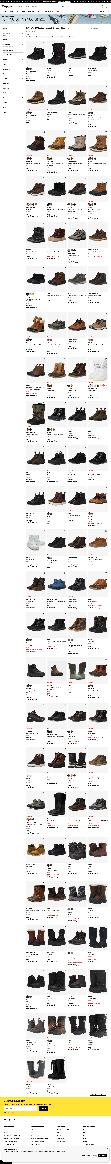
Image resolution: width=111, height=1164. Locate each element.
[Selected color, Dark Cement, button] (48, 339)
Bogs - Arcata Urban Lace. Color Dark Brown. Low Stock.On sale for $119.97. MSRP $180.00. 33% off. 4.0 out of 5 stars (57, 901)
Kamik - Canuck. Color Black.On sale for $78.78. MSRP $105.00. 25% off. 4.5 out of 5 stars (77, 1033)
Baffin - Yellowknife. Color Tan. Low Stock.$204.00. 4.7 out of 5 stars (57, 377)
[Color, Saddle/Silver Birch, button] (92, 339)
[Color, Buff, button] (71, 775)
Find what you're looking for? (98, 1094)
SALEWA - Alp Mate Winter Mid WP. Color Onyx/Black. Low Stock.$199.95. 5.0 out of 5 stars (36, 723)
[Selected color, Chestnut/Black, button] (27, 112)
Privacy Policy (61, 1151)
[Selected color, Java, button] (69, 731)
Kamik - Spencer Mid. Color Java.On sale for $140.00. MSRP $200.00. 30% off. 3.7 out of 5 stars (77, 723)
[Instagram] (5, 1119)
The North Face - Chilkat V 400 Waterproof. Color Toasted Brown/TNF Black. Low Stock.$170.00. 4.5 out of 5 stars (57, 767)
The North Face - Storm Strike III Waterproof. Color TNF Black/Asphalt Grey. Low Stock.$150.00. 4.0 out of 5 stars (57, 723)
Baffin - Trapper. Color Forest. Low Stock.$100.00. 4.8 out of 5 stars (36, 1075)
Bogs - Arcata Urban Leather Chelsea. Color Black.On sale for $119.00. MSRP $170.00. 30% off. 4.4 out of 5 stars (57, 633)
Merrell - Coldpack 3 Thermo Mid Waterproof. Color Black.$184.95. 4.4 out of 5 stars (36, 678)
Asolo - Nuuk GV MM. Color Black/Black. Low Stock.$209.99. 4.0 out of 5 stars (77, 464)
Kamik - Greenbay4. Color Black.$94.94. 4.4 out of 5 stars (57, 1075)
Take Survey (60, 1139)
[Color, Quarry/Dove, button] (92, 158)
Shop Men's (104, 22)
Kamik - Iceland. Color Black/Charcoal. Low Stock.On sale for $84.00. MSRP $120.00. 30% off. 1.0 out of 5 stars (77, 901)
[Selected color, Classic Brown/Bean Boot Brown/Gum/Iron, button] (69, 640)
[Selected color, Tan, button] (48, 385)
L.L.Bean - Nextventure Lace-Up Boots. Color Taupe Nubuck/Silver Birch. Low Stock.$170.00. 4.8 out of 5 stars (98, 333)
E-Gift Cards (61, 1141)
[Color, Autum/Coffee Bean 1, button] (71, 250)
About (6, 1130)
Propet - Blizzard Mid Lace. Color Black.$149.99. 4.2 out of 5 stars (36, 989)
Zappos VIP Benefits (10, 1141)
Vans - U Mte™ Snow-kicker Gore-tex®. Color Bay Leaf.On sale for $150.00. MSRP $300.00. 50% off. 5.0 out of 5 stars (77, 106)
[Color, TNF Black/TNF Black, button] (71, 158)
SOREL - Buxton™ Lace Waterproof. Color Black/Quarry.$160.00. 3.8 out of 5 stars (57, 421)
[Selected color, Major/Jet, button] (69, 204)
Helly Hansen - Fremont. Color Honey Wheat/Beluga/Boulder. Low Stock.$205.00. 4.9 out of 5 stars (36, 857)
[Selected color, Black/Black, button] (27, 294)
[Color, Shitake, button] (98, 385)
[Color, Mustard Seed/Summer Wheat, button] (33, 294)
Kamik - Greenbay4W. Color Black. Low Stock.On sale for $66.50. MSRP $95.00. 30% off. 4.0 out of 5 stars (98, 989)
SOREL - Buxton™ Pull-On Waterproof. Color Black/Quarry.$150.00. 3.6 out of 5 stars (57, 197)
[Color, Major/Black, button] (54, 429)
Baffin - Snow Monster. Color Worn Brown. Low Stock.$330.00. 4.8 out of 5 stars (57, 1033)
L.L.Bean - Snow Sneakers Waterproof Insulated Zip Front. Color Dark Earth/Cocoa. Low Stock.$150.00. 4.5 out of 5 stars (98, 106)
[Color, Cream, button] (100, 385)
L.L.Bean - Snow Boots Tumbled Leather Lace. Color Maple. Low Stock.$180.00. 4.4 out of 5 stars (36, 901)
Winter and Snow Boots (57, 37)
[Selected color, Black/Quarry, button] (48, 204)
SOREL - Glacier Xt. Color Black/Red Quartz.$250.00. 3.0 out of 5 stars (57, 61)
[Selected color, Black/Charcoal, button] (69, 909)
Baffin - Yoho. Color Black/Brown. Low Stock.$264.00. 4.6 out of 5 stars (77, 857)
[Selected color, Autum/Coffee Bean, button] (27, 204)
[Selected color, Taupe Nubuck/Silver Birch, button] (89, 339)
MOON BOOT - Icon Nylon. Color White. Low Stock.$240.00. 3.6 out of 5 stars (98, 377)
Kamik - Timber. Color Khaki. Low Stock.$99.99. (77, 678)
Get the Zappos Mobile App (13, 1136)
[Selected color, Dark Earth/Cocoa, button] (89, 112)
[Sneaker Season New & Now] (55, 19)
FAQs (32, 1130)
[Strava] (15, 1119)
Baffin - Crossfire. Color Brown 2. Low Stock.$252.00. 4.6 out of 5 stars (98, 633)
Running (85, 1139)
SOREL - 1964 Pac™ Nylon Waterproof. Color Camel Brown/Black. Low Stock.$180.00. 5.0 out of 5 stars (98, 151)
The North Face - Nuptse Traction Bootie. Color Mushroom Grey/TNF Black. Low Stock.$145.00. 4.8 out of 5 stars (77, 151)
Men (70, 37)
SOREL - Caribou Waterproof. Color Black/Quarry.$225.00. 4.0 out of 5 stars (36, 242)
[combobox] (37, 6)
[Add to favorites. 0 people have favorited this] (44, 42)
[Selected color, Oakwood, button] (89, 685)
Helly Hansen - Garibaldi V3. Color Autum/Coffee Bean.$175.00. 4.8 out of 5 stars (36, 197)
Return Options (35, 1144)
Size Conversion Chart (64, 1130)
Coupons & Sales (9, 1144)
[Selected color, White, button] (89, 385)
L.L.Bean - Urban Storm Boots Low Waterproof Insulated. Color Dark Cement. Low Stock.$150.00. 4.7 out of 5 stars (57, 333)
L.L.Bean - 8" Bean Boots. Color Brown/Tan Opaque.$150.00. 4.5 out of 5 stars (77, 377)
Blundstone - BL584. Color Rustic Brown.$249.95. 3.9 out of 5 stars (98, 421)
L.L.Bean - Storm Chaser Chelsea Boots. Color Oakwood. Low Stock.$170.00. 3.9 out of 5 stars (98, 678)
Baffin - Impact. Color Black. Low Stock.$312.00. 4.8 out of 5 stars (98, 1033)
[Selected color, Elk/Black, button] (89, 204)
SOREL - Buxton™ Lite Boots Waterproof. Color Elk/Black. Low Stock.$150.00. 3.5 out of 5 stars (98, 197)
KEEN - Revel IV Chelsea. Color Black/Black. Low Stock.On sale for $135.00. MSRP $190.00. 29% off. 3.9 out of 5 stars (57, 857)
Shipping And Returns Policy (39, 1139)
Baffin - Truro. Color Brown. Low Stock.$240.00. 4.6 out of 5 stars (98, 857)
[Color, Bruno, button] (74, 775)
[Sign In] (103, 6)
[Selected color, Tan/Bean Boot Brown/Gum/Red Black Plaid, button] (48, 158)
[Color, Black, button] (74, 250)
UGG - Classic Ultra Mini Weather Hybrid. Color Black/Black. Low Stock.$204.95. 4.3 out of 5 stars (36, 287)
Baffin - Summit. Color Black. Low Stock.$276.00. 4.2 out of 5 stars (57, 989)
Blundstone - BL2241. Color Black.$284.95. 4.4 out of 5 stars (77, 421)
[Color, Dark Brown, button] (30, 69)
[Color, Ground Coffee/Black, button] (30, 112)
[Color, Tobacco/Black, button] (95, 158)
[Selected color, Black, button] (27, 69)
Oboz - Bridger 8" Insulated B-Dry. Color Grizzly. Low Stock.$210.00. (57, 287)
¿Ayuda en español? (37, 1136)
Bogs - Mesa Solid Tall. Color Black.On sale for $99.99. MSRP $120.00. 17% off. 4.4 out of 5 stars (98, 945)
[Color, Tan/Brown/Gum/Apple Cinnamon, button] (71, 640)
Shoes (37, 37)
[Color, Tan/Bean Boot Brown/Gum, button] (71, 385)
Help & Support (104, 11)
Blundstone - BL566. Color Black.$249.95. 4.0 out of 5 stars (36, 506)
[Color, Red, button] (103, 385)
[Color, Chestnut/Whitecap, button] (30, 294)
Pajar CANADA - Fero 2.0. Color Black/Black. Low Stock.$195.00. (57, 548)
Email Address (10, 1108)
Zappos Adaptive (88, 1144)
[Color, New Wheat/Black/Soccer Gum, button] (36, 204)
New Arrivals (87, 1136)
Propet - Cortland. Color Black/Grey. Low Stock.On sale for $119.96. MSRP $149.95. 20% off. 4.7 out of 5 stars (36, 633)
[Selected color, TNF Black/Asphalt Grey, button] (48, 731)
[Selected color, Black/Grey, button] (27, 640)
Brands (85, 1130)
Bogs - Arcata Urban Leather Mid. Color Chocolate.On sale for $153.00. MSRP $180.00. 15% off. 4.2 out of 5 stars (77, 812)
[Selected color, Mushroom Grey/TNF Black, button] (69, 158)
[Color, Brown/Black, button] (30, 997)
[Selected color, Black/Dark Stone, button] (69, 775)
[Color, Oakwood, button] (51, 339)
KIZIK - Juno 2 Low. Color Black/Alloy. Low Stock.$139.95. (77, 61)
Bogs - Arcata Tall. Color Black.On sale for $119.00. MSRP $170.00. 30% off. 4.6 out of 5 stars (57, 812)
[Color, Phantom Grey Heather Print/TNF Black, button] (30, 819)
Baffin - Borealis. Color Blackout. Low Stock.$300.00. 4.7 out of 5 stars (57, 464)
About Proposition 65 (37, 1141)
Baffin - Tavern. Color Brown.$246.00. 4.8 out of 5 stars (36, 767)
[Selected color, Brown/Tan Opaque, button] (69, 385)
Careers (6, 1133)
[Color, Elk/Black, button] (71, 204)
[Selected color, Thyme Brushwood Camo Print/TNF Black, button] (27, 819)
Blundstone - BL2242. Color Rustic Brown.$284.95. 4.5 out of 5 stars (36, 464)
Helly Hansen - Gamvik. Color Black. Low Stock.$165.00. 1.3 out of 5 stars (57, 945)
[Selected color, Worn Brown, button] (48, 1040)
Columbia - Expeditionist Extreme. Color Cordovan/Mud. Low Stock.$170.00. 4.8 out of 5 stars (36, 151)
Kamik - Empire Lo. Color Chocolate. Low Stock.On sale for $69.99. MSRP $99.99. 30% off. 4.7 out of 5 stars (98, 723)
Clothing (86, 1133)
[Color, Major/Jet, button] (92, 204)
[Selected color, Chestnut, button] (27, 339)
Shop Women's (94, 22)
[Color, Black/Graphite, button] (92, 112)
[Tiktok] (10, 1119)
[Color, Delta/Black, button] (51, 204)
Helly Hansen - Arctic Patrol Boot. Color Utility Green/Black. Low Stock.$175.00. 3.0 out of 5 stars (36, 421)
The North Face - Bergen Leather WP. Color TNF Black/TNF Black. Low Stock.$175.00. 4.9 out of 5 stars (77, 590)
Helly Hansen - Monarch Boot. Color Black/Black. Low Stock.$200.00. (98, 61)
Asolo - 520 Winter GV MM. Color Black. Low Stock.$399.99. (77, 506)
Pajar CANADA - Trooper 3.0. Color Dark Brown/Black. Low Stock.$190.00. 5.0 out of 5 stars (36, 590)
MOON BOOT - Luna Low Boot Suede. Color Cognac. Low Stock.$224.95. (98, 548)
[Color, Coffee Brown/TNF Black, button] (51, 731)
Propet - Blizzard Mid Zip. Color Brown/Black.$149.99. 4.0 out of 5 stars (77, 989)
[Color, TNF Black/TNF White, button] (33, 819)
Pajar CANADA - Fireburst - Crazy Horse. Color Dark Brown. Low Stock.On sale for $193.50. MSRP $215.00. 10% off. (98, 242)
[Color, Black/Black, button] (74, 204)
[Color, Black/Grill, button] (30, 158)
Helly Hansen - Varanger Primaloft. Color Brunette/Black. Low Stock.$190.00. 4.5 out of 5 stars (36, 945)
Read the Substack (64, 1)
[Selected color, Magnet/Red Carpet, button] (69, 953)
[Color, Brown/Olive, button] (30, 640)
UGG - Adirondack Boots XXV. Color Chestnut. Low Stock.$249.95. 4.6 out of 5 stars (36, 333)
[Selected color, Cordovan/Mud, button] (27, 158)
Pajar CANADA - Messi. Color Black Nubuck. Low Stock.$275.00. (57, 106)
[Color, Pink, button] (92, 385)
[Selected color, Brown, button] (48, 513)
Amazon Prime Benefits (11, 1139)
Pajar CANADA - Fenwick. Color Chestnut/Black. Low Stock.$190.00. (36, 106)
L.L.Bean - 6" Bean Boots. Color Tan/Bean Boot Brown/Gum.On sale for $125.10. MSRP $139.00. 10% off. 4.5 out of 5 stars (98, 590)
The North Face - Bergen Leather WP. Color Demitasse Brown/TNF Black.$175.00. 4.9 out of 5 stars (98, 287)
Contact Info (34, 1133)
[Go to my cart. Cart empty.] (107, 6)
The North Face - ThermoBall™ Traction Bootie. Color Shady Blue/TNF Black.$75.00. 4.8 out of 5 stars (57, 590)
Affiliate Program (62, 1133)
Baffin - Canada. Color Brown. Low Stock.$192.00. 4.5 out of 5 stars (98, 901)
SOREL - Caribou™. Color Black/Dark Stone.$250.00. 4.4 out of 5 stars (77, 767)
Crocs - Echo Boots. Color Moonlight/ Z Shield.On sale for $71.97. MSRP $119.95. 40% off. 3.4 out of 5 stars (36, 548)
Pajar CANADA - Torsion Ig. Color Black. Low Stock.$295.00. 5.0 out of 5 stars (36, 61)
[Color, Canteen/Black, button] (51, 865)
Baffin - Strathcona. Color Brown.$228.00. (57, 506)
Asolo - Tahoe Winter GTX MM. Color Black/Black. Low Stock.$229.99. (98, 464)
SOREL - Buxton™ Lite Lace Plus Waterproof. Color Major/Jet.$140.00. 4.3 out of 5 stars (77, 197)
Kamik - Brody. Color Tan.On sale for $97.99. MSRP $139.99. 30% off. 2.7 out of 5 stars (98, 506)
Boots (45, 37)
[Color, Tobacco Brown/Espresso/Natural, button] (30, 204)
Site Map (60, 1136)
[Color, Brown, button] (51, 385)
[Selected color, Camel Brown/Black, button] (89, 158)
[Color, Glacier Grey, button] (95, 385)
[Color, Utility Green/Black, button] (33, 204)
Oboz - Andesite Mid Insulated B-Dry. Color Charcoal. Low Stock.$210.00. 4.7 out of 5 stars (77, 287)
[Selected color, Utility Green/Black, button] (27, 429)
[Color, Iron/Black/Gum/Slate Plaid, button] (51, 158)
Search (62, 6)
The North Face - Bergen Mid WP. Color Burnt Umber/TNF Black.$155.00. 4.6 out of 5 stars (77, 333)
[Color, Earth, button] (30, 685)
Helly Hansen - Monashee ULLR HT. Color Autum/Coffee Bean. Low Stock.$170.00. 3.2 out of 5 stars (77, 242)
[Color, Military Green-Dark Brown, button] (51, 557)
